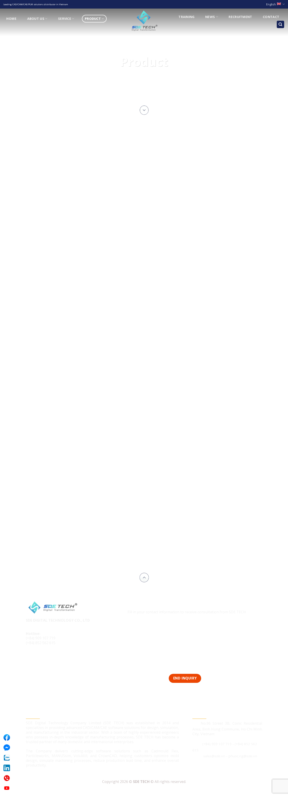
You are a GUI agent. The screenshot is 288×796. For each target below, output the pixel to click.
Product (93, 18)
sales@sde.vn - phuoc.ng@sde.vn (230, 756)
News (210, 17)
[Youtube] (6, 788)
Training (186, 17)
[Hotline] (6, 778)
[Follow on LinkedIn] (47, 658)
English (271, 4)
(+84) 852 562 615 (40, 642)
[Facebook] (6, 737)
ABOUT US (35, 18)
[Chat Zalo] (6, 757)
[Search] (280, 24)
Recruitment (240, 17)
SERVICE (64, 18)
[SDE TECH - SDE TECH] (144, 21)
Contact (271, 17)
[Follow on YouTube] (55, 658)
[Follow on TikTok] (38, 658)
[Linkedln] (6, 767)
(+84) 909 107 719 (40, 638)
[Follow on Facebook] (30, 658)
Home (11, 18)
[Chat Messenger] (6, 747)
